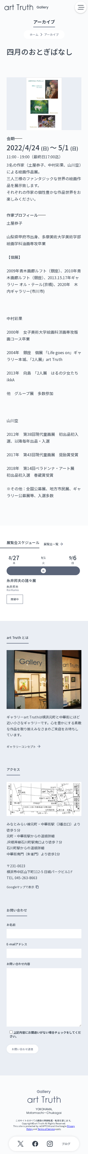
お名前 (11, 925)
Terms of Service (46, 1129)
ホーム (34, 34)
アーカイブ (51, 34)
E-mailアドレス (17, 944)
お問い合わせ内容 (18, 964)
